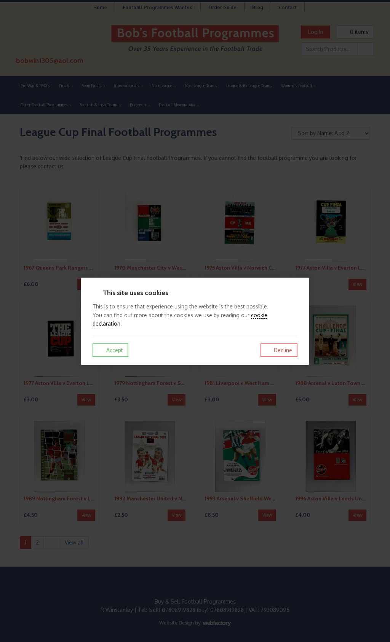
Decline (282, 350)
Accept (114, 350)
